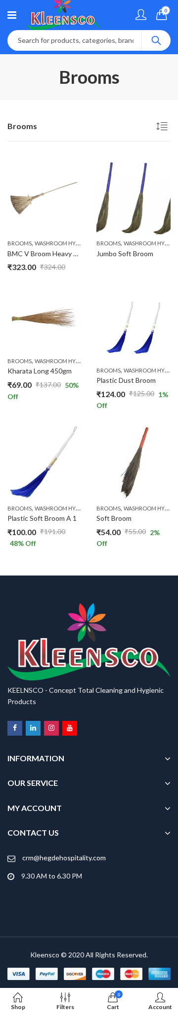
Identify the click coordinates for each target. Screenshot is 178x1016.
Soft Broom (114, 518)
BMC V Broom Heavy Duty (48, 253)
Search (156, 40)
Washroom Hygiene (63, 243)
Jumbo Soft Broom (124, 253)
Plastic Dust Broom (126, 380)
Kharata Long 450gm (39, 371)
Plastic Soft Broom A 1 (42, 518)
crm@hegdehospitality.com (64, 857)
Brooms (19, 243)
